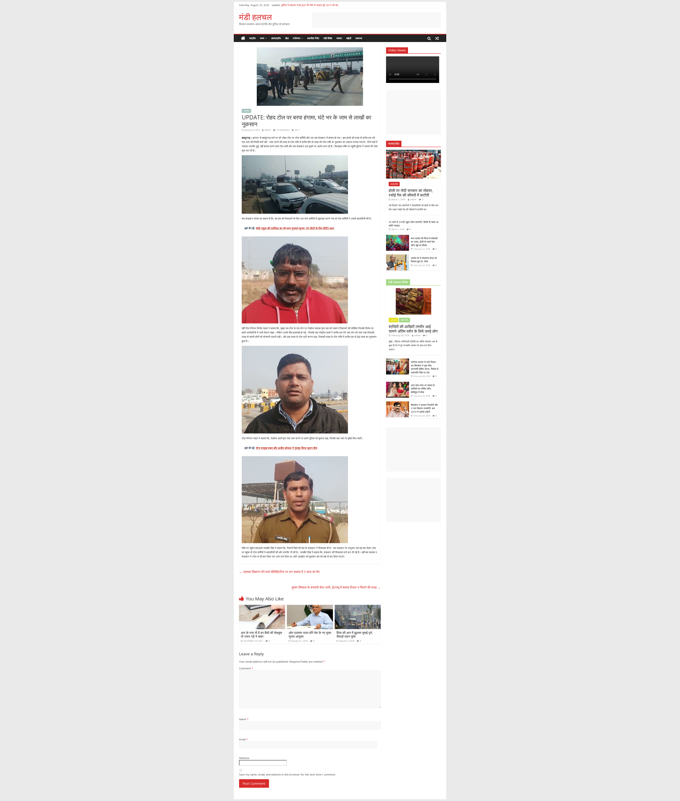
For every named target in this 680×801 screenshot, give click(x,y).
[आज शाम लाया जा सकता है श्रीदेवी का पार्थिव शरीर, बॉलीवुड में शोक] (397, 383)
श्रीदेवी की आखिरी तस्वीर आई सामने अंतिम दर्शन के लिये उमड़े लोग (413, 329)
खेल (287, 38)
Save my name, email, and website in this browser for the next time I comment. (287, 774)
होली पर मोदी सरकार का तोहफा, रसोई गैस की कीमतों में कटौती (411, 193)
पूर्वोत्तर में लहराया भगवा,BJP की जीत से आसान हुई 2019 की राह (309, 5)
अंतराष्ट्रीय (276, 38)
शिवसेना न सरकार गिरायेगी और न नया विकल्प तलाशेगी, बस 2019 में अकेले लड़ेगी (424, 408)
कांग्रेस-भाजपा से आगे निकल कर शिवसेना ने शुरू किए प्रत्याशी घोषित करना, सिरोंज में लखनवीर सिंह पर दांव (424, 367)
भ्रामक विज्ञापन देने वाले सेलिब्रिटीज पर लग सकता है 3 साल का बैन (279, 572)
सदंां (297, 129)
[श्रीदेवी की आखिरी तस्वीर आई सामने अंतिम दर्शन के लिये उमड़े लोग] (413, 290)
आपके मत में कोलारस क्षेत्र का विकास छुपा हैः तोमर (424, 259)
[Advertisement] (376, 20)
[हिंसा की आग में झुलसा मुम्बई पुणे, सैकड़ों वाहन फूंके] (358, 607)
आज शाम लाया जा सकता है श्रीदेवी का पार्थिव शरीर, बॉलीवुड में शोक (423, 388)
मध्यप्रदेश (394, 184)
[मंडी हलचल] (243, 38)
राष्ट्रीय (252, 38)
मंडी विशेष (328, 38)
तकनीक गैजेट (313, 38)
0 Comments (282, 129)
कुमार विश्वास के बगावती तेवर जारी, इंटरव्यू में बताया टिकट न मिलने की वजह (336, 587)
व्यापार (339, 38)
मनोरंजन (296, 38)
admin (267, 129)
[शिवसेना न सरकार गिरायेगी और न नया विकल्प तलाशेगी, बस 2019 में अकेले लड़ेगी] (397, 403)
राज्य (262, 38)
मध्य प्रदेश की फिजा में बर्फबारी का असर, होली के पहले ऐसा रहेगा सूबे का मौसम (424, 242)
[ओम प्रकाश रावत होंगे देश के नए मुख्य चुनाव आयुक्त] (310, 607)
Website (244, 758)
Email (243, 739)
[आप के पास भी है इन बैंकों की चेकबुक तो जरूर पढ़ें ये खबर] (262, 607)
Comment (246, 668)
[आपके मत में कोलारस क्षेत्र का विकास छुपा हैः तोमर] (397, 256)
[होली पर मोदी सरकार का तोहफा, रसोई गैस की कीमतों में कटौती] (413, 151)
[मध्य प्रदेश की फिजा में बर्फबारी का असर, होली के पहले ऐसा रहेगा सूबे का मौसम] (397, 236)
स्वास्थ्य (358, 38)
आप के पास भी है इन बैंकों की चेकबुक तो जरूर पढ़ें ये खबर (261, 635)
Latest (393, 319)
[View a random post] (437, 38)
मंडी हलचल (255, 16)
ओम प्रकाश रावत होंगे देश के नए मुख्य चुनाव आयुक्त (310, 635)
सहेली (348, 38)
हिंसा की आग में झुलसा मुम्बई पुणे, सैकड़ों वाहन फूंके (354, 635)
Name (243, 719)
